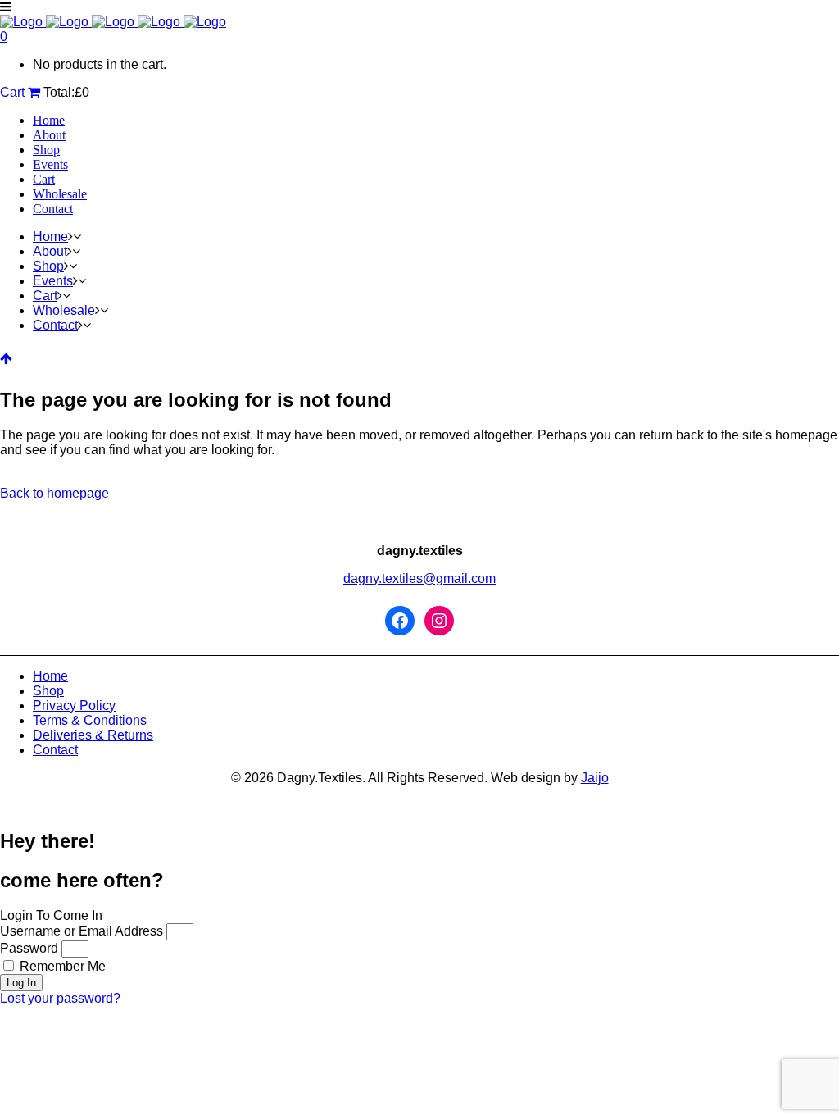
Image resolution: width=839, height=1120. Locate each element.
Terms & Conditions (90, 720)
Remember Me (61, 966)
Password (29, 948)
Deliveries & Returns (93, 735)
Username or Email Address (81, 931)
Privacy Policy (74, 706)
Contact (55, 750)
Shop (48, 691)
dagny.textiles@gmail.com (419, 578)
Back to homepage (54, 493)
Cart (14, 92)
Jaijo (595, 778)
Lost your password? (60, 998)
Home (50, 676)
